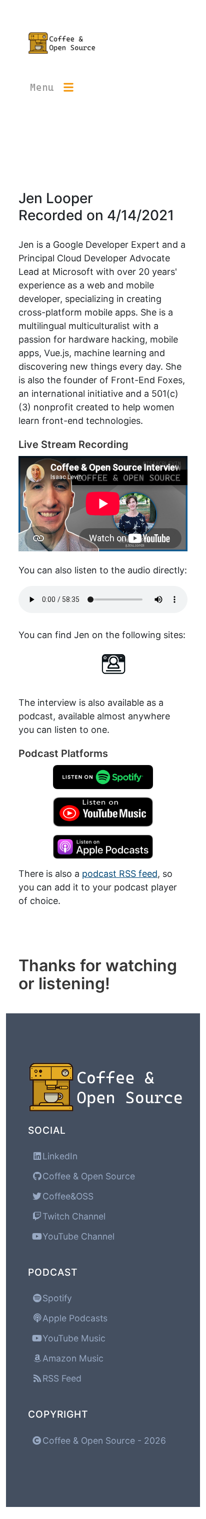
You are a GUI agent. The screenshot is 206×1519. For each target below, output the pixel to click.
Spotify (56, 1298)
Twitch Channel (73, 1216)
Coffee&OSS (67, 1196)
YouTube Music (73, 1338)
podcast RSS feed (120, 873)
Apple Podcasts (74, 1318)
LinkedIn (59, 1156)
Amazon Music (72, 1358)
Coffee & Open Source (87, 1176)
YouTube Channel (77, 1236)
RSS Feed (61, 1378)
